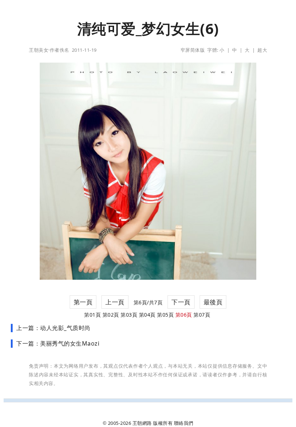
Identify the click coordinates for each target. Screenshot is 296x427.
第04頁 (147, 314)
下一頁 (181, 302)
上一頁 (115, 302)
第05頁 (165, 314)
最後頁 (213, 302)
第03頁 (129, 314)
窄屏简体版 (192, 50)
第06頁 (183, 314)
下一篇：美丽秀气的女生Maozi (57, 343)
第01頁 (92, 314)
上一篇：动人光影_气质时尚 (53, 328)
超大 (262, 50)
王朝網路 (142, 423)
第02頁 (111, 314)
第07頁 (201, 314)
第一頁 (83, 302)
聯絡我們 (183, 423)
